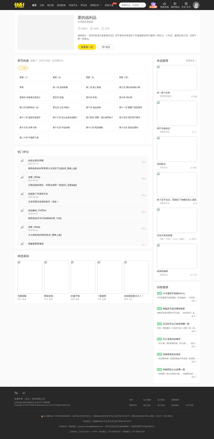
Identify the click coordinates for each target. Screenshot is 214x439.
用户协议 (161, 405)
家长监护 (147, 405)
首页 (34, 5)
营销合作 (95, 5)
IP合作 (84, 5)
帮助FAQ (133, 405)
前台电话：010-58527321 (110, 431)
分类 (42, 5)
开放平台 (73, 5)
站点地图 (147, 399)
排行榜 (50, 5)
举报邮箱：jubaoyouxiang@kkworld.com (85, 426)
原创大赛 (109, 5)
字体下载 (189, 405)
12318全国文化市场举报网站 (117, 426)
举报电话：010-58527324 (134, 431)
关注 (107, 46)
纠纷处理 (63, 426)
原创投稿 (61, 5)
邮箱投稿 (175, 399)
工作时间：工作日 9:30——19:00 (83, 431)
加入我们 (161, 399)
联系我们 (175, 405)
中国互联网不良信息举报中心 (143, 426)
